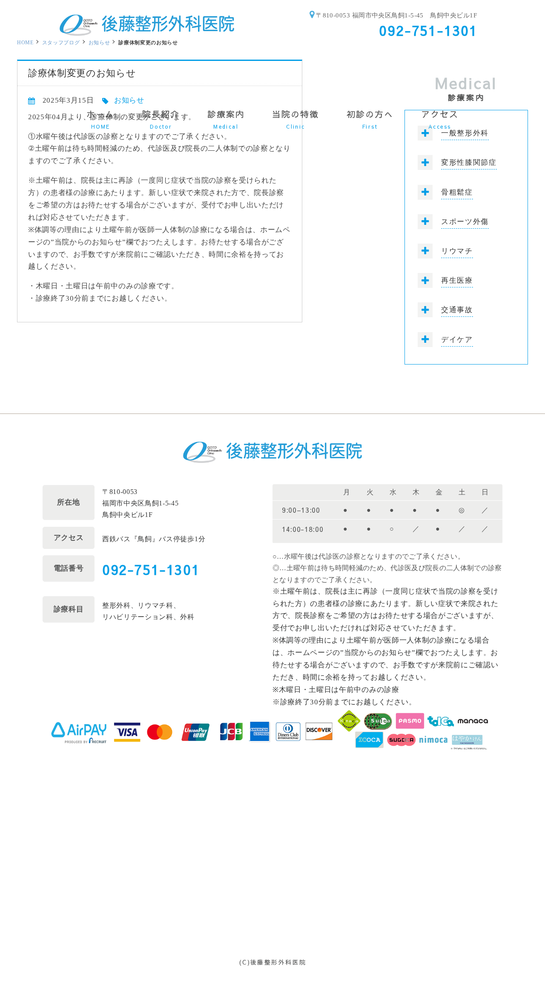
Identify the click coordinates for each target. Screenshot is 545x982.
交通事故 (457, 310)
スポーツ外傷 (465, 222)
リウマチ (457, 251)
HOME (25, 43)
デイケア (457, 340)
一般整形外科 (465, 133)
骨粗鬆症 (457, 192)
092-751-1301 (151, 569)
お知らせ (99, 43)
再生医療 (457, 280)
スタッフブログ (61, 43)
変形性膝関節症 (469, 162)
